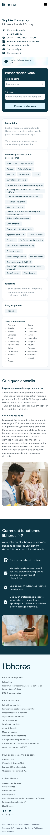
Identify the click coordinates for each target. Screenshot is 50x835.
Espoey (29, 24)
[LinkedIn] (10, 811)
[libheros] (9, 4)
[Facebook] (4, 811)
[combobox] (25, 84)
